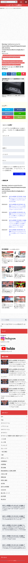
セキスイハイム (5, 429)
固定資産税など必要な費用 (8, 470)
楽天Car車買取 (5, 486)
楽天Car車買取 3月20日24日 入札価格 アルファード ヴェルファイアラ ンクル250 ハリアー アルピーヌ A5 (17, 232)
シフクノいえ (4, 426)
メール (5, 154)
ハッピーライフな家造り (14, 5)
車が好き (3, 499)
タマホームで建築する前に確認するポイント (13, 435)
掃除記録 (3, 477)
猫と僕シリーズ (5, 493)
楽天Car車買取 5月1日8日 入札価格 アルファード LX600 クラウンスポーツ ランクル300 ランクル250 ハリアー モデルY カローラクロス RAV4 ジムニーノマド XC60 (17, 224)
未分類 (3, 483)
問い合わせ (21, 2)
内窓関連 (3, 464)
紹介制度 (3, 496)
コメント (5, 135)
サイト (4, 160)
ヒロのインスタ (5, 341)
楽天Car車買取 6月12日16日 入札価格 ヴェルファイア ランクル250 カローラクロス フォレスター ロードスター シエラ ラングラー (17, 207)
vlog (2, 420)
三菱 (2, 455)
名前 (4, 148)
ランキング (4, 445)
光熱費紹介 (4, 461)
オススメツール (5, 423)
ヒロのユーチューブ (6, 351)
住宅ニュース (4, 458)
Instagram (3, 335)
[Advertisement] (14, 25)
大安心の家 (4, 474)
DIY (2, 416)
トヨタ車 (3, 439)
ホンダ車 (3, 442)
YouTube (3, 345)
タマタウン (4, 432)
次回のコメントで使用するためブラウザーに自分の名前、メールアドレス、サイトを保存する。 (13, 168)
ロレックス (4, 448)
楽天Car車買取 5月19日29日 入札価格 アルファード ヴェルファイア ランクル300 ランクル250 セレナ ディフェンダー (17, 215)
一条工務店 (4, 451)
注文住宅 (3, 490)
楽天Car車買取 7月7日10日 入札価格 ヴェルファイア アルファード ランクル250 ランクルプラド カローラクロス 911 (17, 199)
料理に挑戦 (4, 480)
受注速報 (3, 467)
